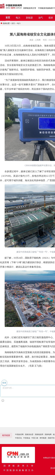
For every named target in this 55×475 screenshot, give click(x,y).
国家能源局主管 (29, 8)
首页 (8, 17)
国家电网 (48, 434)
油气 (40, 17)
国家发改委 (29, 434)
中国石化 (18, 438)
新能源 (29, 17)
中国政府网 (19, 434)
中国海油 (26, 438)
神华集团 (43, 438)
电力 (18, 17)
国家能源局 (39, 434)
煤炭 (51, 17)
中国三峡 (34, 438)
